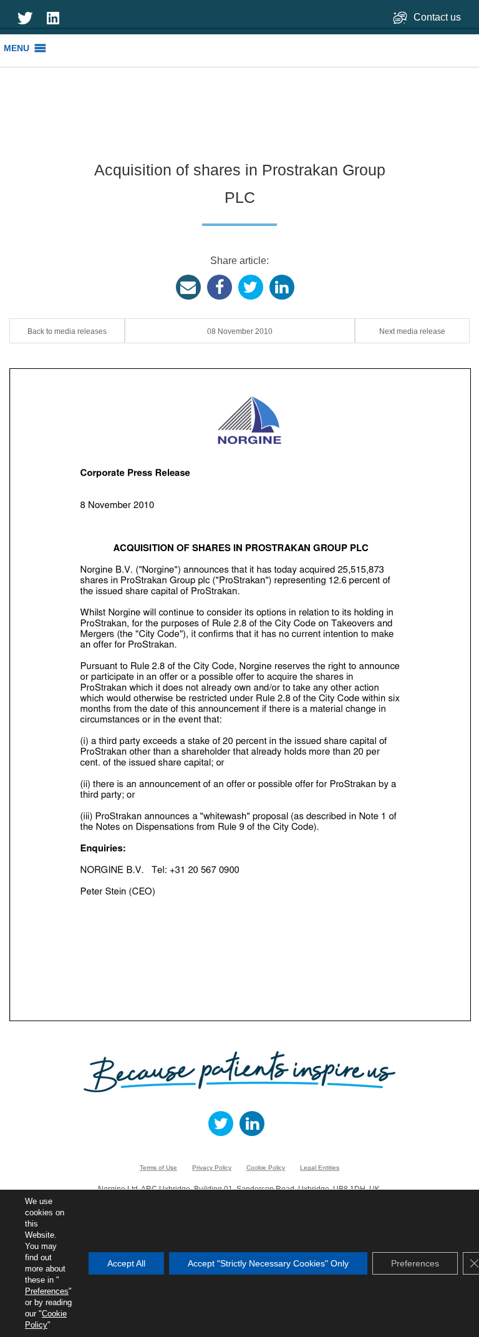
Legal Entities (319, 1167)
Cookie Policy (265, 1167)
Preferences (47, 1291)
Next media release (412, 331)
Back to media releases (67, 331)
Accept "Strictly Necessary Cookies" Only (268, 1263)
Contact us (438, 17)
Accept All (126, 1263)
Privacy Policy (211, 1167)
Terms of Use (158, 1167)
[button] (16, 48)
